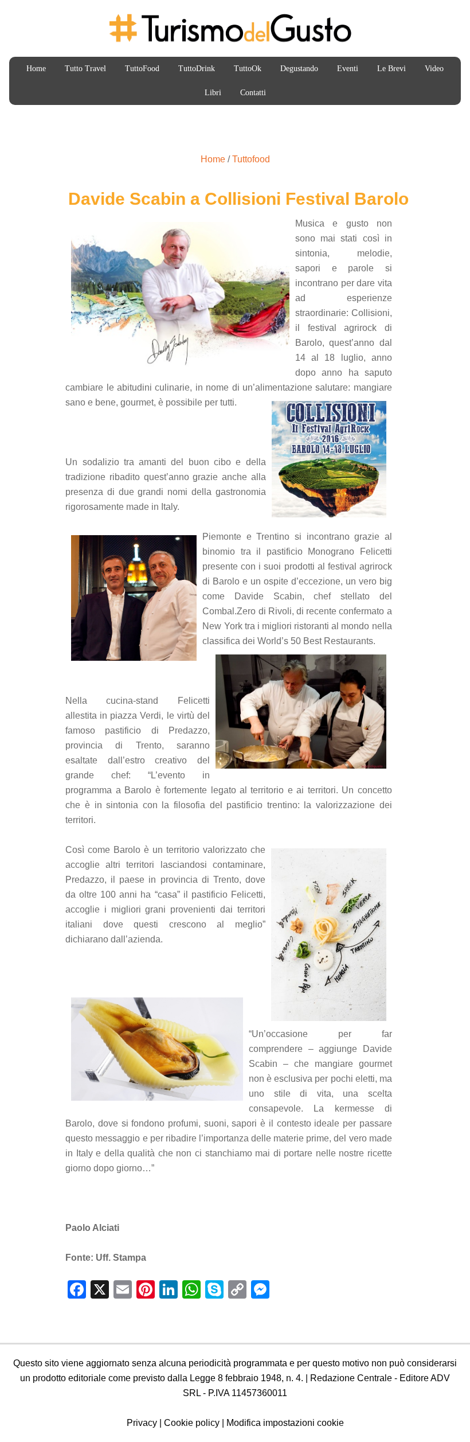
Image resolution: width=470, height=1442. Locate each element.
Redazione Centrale (351, 1378)
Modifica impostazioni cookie (285, 1423)
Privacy (142, 1423)
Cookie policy (192, 1423)
